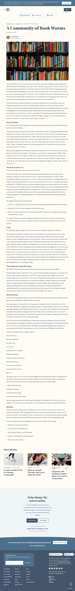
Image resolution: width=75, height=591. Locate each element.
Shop (16, 579)
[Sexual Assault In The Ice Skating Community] (13, 460)
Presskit (28, 574)
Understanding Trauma (56, 468)
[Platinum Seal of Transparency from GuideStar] (52, 579)
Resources (17, 571)
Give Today (66, 3)
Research (6, 584)
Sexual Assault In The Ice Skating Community (13, 472)
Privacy (28, 579)
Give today (43, 520)
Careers (17, 582)
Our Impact (6, 579)
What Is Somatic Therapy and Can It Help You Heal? (36, 472)
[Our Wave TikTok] (57, 568)
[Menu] (4, 10)
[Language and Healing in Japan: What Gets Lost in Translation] (61, 460)
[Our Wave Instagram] (54, 568)
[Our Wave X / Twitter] (52, 568)
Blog (27, 569)
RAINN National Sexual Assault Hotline (39, 542)
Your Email (10, 563)
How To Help (7, 574)
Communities (18, 23)
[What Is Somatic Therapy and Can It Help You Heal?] (37, 460)
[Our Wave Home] (8, 9)
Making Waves (10, 23)
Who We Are (7, 571)
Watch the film (18, 584)
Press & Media (7, 582)
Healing (30, 467)
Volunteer (17, 574)
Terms (27, 576)
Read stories (32, 520)
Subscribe (27, 562)
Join (67, 9)
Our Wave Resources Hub (64, 562)
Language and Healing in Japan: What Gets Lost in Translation (59, 475)
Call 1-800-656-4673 (60, 542)
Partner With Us (8, 576)
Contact (28, 571)
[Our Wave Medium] (61, 568)
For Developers (30, 582)
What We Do (7, 569)
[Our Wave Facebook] (50, 568)
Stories (17, 569)
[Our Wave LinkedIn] (59, 568)
